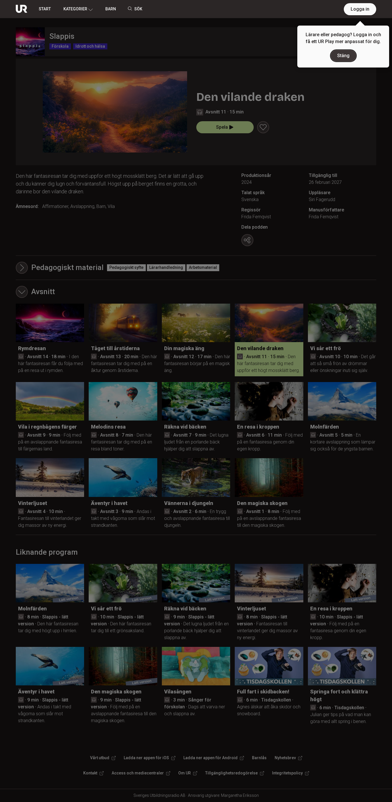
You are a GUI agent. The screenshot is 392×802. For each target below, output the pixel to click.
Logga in (360, 9)
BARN (110, 9)
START (45, 9)
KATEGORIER (75, 9)
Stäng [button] (343, 55)
